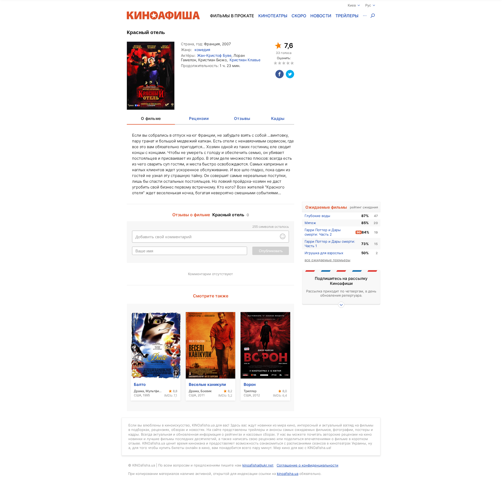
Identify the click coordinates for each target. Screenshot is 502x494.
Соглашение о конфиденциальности (307, 465)
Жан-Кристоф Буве (214, 55)
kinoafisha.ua (287, 473)
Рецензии (199, 118)
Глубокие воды (317, 216)
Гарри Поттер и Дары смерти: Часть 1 (330, 243)
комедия (202, 49)
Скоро (299, 15)
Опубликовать (271, 251)
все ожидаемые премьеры (327, 260)
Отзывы (242, 118)
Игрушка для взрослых (324, 253)
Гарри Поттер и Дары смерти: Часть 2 (323, 232)
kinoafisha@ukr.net (257, 465)
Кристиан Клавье (245, 60)
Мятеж (310, 223)
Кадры (277, 118)
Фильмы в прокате (232, 15)
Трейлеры (346, 15)
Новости (320, 15)
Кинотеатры (272, 15)
